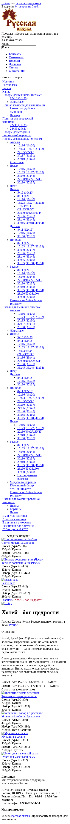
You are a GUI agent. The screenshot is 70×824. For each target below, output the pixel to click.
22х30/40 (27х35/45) (29, 179)
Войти (5, 3)
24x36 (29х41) (26, 357)
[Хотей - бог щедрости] (6, 603)
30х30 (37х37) (26, 249)
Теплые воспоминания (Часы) (20, 562)
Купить (16, 549)
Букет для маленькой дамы (18, 756)
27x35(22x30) (25, 152)
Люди (13, 185)
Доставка (15, 64)
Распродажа (10, 84)
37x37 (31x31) (26, 155)
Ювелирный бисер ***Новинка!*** (22, 487)
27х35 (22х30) (26, 320)
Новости (14, 60)
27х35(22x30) (25, 401)
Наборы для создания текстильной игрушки (16, 133)
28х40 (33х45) (26, 158)
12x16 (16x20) (18, 98)
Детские (15, 226)
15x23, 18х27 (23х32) (30, 148)
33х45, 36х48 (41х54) (30, 222)
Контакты (15, 54)
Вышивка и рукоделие (16, 522)
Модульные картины (23, 482)
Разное (14, 266)
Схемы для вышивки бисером (21, 307)
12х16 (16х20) (26, 145)
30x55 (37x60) (26, 259)
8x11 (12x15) (25, 229)
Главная (6, 599)
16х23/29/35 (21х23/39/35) (25, 207)
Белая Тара (8, 583)
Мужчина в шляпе (13, 736)
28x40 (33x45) (26, 175)
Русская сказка (20, 815)
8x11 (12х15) (25, 195)
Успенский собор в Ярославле (20, 716)
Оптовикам (16, 57)
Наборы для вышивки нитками (22, 95)
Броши (6, 88)
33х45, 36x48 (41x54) (30, 418)
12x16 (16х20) (26, 169)
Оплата (13, 67)
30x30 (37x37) (26, 182)
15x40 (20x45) (26, 276)
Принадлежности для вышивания (23, 105)
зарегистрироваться (28, 3)
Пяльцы (15, 115)
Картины (15, 509)
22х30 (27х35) (18, 125)
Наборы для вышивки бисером (22, 138)
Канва (6, 91)
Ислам (14, 165)
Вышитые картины (14, 515)
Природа (15, 239)
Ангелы (15, 142)
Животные (17, 101)
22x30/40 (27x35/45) (29, 212)
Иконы (14, 189)
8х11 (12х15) (25, 270)
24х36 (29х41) (18, 128)
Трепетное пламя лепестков (19, 696)
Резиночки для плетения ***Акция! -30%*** (18, 527)
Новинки (8, 81)
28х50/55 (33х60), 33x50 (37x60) (28, 295)
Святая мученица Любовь (17, 542)
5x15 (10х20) (25, 192)
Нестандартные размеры (27, 477)
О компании (17, 70)
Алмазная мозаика (14, 519)
